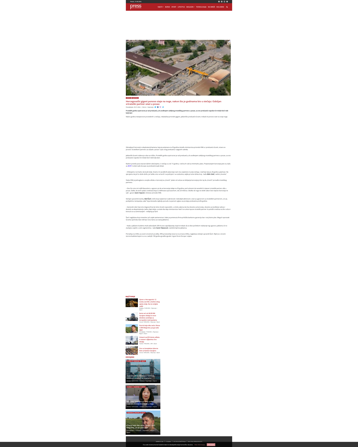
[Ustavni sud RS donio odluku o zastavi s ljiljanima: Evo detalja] (132, 340)
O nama (168, 442)
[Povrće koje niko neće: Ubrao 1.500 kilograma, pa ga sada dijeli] (132, 328)
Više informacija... (200, 445)
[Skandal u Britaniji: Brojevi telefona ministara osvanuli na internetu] (143, 371)
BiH (152, 343)
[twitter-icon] (221, 2)
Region (141, 333)
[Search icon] (227, 7)
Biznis (167, 7)
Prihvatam (211, 445)
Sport (173, 7)
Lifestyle (181, 7)
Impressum (159, 442)
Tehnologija (201, 7)
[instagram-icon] (227, 2)
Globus (129, 361)
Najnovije (135, 98)
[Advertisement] (160, 26)
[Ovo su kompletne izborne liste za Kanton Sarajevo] (132, 350)
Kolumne (220, 7)
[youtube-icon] (224, 2)
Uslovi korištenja (179, 442)
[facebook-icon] (219, 2)
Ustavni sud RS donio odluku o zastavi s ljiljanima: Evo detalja (149, 339)
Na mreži (211, 7)
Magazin (189, 7)
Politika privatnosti (195, 442)
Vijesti (160, 7)
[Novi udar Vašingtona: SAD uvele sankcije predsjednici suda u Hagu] (143, 397)
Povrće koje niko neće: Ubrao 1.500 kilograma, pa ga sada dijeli (149, 327)
